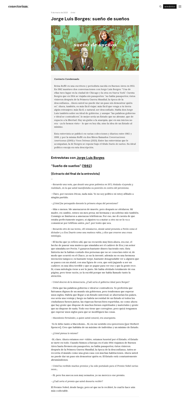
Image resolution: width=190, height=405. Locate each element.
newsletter (169, 6)
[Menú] (180, 6)
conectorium (18, 6)
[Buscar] (160, 6)
